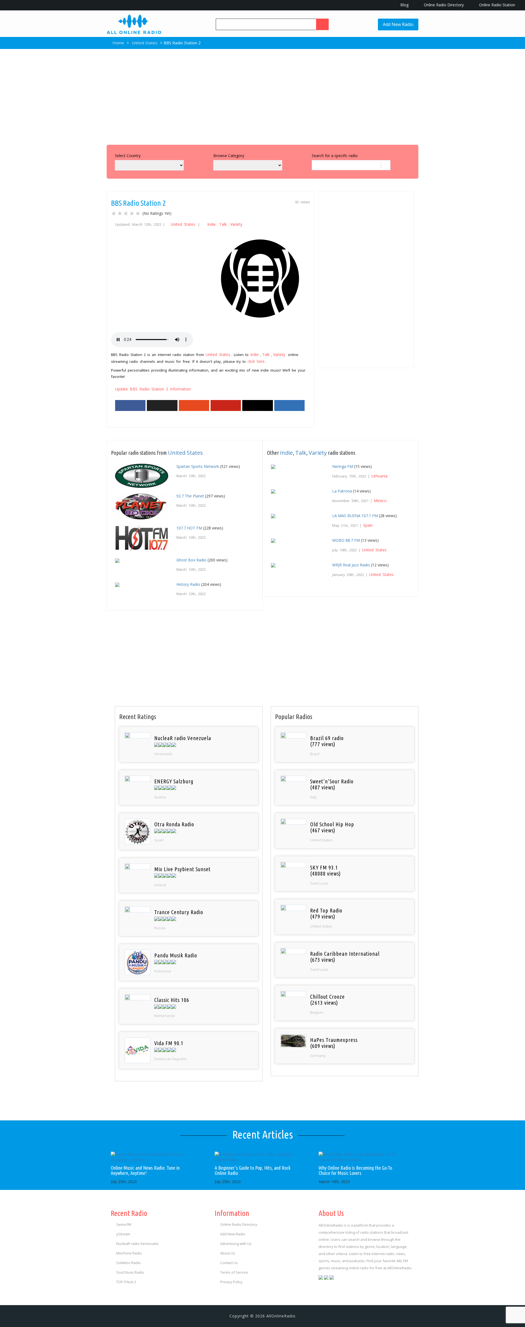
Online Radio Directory (443, 4)
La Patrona (342, 491)
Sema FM (123, 1224)
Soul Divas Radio (130, 1272)
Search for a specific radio (335, 155)
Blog (404, 4)
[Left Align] (322, 24)
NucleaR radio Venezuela (137, 1243)
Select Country (128, 155)
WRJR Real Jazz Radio (351, 564)
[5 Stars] (138, 213)
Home (117, 42)
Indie (211, 224)
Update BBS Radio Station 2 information (153, 389)
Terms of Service (234, 1272)
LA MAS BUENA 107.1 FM (355, 515)
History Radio (188, 584)
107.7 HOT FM (189, 528)
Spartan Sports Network (197, 466)
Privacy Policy (231, 1281)
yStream (123, 1234)
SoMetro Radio (128, 1262)
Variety (236, 224)
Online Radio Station (496, 4)
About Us (227, 1253)
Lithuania (379, 476)
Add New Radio (398, 24)
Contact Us (229, 1262)
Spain (368, 525)
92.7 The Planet (190, 496)
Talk (223, 224)
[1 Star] (113, 213)
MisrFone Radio (129, 1253)
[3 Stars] (126, 213)
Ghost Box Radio (191, 560)
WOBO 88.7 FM (346, 540)
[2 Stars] (119, 213)
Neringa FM (342, 466)
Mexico (380, 500)
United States (145, 42)
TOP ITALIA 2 (126, 1281)
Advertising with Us (236, 1243)
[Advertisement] (262, 95)
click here (256, 361)
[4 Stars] (132, 213)
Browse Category (228, 155)
